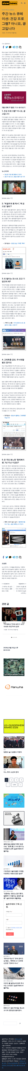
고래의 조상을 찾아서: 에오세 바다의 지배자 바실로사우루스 (21, 588)
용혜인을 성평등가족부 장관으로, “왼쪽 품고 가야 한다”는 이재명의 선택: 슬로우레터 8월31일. (14, 847)
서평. (5, 769)
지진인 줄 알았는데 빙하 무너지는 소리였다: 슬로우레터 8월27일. (14, 985)
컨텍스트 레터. (7, 841)
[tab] (11, 637)
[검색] (20, 1023)
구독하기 (10, 934)
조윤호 (3, 32)
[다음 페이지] (23, 622)
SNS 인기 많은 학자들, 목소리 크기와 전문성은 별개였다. (14, 1009)
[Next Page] (20, 785)
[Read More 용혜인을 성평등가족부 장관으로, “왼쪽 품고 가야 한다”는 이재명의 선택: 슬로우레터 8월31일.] (14, 834)
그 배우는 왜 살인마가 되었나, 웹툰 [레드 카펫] (7, 587)
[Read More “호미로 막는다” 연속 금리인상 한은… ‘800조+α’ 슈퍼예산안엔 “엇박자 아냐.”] (14, 949)
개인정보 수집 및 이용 (16, 927)
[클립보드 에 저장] (20, 47)
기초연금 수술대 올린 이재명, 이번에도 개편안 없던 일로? (14, 872)
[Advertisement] (14, 706)
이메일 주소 (9, 911)
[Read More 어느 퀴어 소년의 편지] (14, 762)
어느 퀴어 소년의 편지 (11, 772)
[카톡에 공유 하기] (10, 47)
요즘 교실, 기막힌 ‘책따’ (18, 243)
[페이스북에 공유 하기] (3, 47)
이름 (7, 919)
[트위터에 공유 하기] (7, 47)
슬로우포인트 (7, 1005)
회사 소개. (18, 1039)
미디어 (3, 9)
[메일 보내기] (17, 47)
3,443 (14, 784)
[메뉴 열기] (24, 3)
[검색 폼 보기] (21, 3)
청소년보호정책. (13, 1063)
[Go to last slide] (4, 622)
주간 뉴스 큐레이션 (10, 9)
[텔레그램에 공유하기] (13, 47)
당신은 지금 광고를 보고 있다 (13, 174)
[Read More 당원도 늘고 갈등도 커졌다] (14, 742)
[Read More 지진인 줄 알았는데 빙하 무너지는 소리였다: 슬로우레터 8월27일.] (14, 973)
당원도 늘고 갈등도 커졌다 (13, 752)
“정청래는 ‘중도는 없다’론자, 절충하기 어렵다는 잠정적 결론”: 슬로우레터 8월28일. (13, 896)
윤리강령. (10, 1065)
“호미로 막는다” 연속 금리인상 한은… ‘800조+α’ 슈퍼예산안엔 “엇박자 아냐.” (13, 961)
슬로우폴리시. (7, 868)
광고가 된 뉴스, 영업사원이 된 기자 (15, 176)
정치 (5, 749)
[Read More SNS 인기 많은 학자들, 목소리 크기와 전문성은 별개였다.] (14, 998)
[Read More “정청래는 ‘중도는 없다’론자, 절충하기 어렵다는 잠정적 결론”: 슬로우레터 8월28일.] (14, 884)
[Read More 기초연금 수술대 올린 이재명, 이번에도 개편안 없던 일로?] (14, 861)
